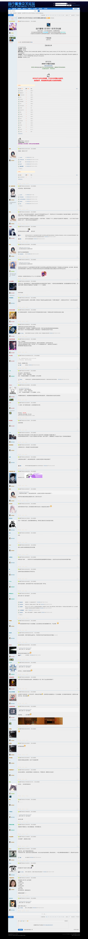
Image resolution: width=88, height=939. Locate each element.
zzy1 (20, 103)
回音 (20, 112)
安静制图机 (11, 297)
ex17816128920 (22, 199)
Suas (10, 863)
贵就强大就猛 (11, 824)
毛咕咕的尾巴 (11, 677)
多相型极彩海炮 (12, 706)
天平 (20, 161)
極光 (10, 781)
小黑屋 (71, 933)
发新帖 (10, 15)
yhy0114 (21, 116)
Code (26, 921)
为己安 (21, 129)
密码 (54, 5)
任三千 (21, 164)
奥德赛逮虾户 (11, 769)
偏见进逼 (10, 420)
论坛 (10, 8)
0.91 (10, 432)
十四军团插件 (22, 610)
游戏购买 (19, 8)
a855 (10, 402)
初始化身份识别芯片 (76, 5)
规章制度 (40, 8)
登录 (44, 925)
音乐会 (21, 125)
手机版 (68, 933)
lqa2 (20, 203)
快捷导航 (75, 8)
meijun (21, 131)
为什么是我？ (11, 281)
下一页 (77, 15)
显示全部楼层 (33, 21)
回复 (32, 42)
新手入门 (24, 8)
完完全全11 (11, 593)
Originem (27, 142)
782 (20, 235)
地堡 (20, 857)
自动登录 (69, 3)
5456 (20, 118)
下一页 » (44, 914)
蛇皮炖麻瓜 (21, 101)
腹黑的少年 (21, 92)
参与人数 (20, 88)
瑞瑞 (10, 148)
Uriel (10, 545)
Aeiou (10, 581)
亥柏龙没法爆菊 (12, 309)
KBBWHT (21, 612)
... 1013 (66, 15)
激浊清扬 (10, 757)
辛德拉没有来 (11, 877)
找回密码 (74, 3)
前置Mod (30, 8)
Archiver (64, 933)
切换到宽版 (79, 0)
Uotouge (21, 99)
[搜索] (39, 11)
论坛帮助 (45, 8)
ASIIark (21, 379)
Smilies (27, 921)
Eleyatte (10, 324)
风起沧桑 (21, 90)
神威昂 (10, 226)
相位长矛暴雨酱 (12, 691)
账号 (54, 3)
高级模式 (66, 920)
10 (63, 15)
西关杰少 (10, 518)
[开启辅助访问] (78, 0)
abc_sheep (21, 333)
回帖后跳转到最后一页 (28, 929)
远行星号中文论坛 (8, 13)
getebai (21, 201)
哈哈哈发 (21, 120)
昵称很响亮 (11, 444)
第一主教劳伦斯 (12, 186)
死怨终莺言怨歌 (12, 339)
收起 (77, 88)
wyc (20, 127)
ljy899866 (21, 604)
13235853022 (22, 177)
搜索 (35, 10)
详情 (27, 157)
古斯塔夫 (10, 557)
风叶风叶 (10, 503)
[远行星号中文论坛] (21, 4)
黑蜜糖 (10, 620)
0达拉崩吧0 (11, 836)
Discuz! (14, 933)
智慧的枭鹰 (21, 166)
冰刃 (20, 655)
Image (21, 921)
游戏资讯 (15, 13)
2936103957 (22, 105)
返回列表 (43, 15)
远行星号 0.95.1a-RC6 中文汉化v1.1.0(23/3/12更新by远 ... (33, 13)
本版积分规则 (76, 929)
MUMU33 (11, 898)
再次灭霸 (10, 355)
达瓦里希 (21, 606)
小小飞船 (21, 907)
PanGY (10, 662)
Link (23, 921)
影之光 (10, 644)
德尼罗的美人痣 (12, 471)
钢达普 (10, 632)
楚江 (10, 799)
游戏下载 (14, 8)
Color (20, 921)
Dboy (10, 848)
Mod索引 (35, 8)
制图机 (10, 728)
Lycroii (21, 157)
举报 (77, 146)
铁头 (10, 532)
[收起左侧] (16, 18)
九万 (10, 370)
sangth (21, 107)
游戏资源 (19, 13)
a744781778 (22, 159)
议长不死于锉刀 (12, 21)
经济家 (21, 114)
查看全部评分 (20, 133)
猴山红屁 (21, 602)
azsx (20, 97)
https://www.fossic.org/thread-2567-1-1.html (26, 415)
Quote (24, 921)
